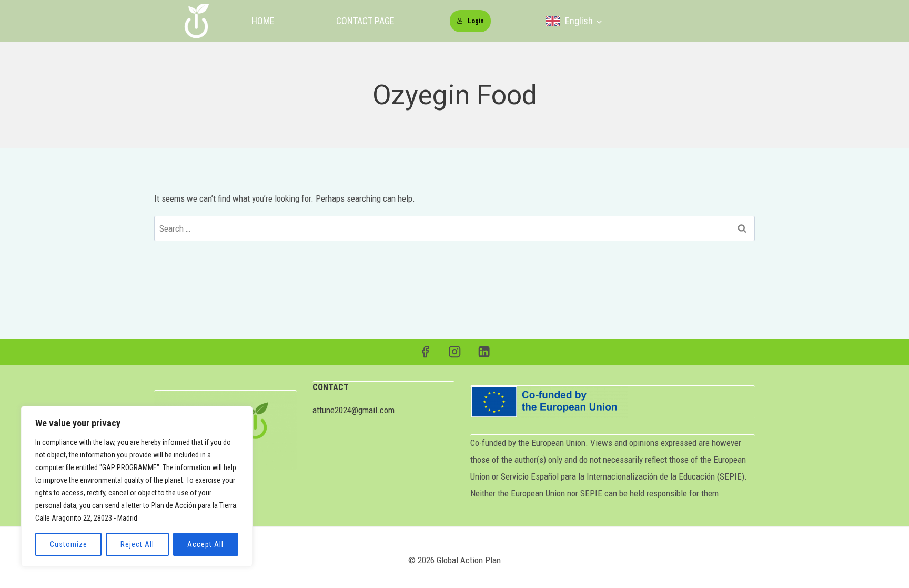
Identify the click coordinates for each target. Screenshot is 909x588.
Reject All (137, 544)
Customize (68, 544)
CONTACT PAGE (365, 20)
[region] (136, 486)
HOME (263, 20)
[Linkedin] (484, 352)
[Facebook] (425, 352)
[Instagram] (455, 352)
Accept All (205, 544)
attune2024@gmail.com (353, 410)
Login (476, 21)
